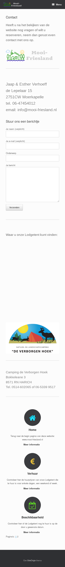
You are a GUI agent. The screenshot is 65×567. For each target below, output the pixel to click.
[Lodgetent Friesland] (13, 4)
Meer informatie (32, 444)
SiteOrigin (31, 560)
